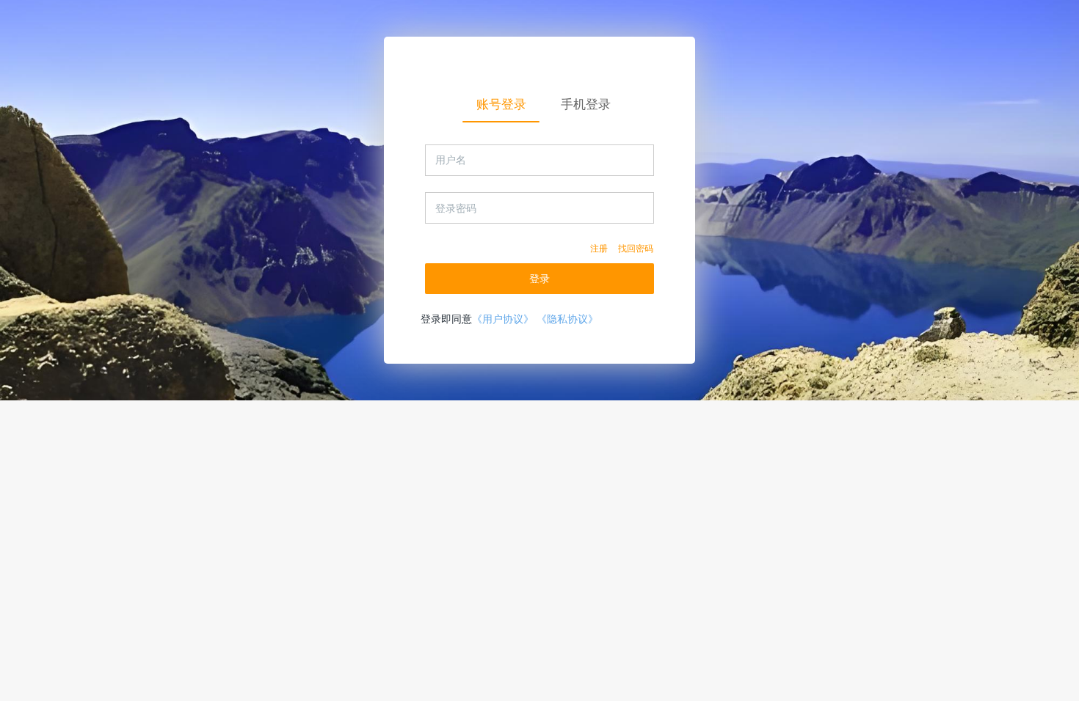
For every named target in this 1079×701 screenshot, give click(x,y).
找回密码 (635, 248)
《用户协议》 (503, 319)
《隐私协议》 (567, 319)
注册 (599, 248)
